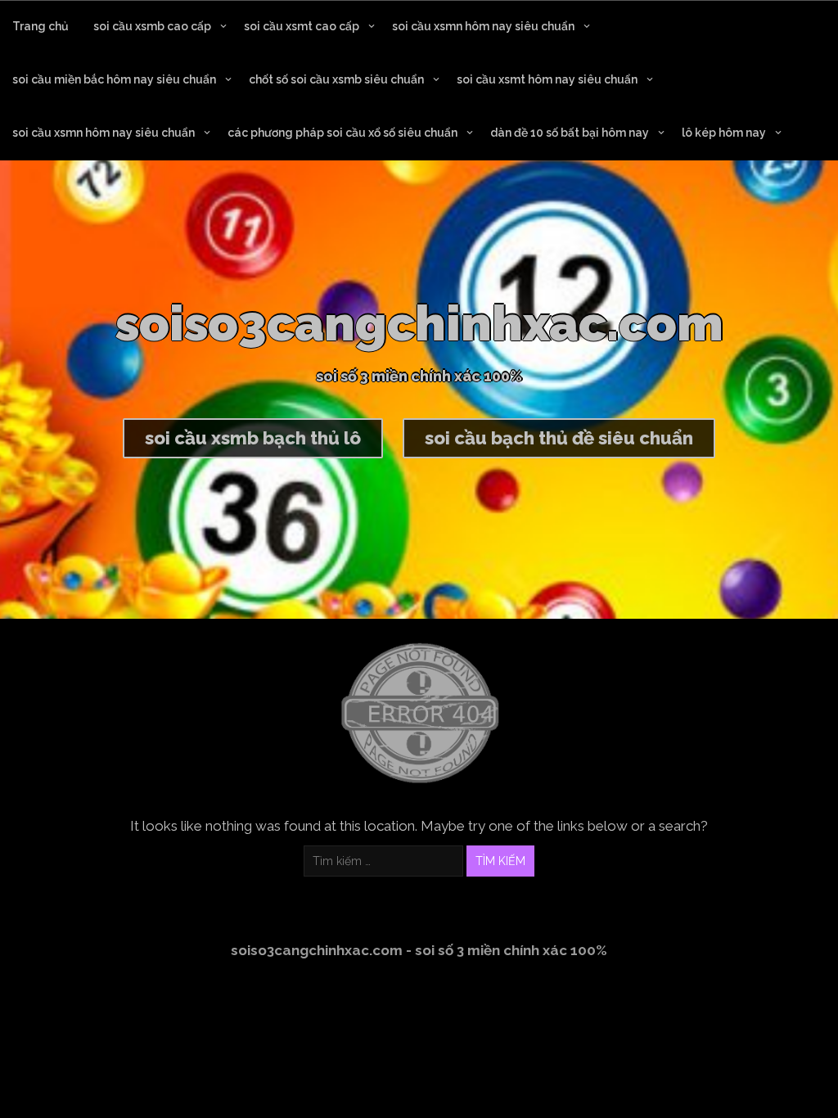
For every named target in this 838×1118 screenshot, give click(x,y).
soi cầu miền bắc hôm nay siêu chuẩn (114, 79)
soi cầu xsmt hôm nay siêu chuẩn (547, 79)
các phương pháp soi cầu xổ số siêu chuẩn (342, 132)
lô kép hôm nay (724, 132)
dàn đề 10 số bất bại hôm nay (569, 132)
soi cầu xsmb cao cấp (152, 26)
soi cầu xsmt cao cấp (301, 26)
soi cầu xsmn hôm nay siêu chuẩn (483, 26)
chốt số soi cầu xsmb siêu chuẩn (336, 79)
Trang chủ (40, 26)
